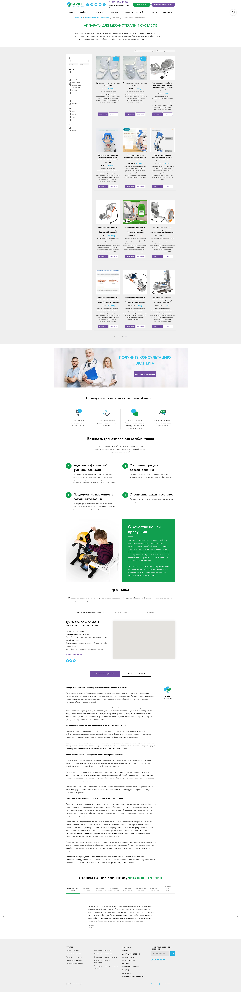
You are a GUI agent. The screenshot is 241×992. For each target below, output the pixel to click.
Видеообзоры (128, 960)
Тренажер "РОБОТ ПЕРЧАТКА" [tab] (168, 889)
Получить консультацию (133, 976)
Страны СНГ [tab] (150, 612)
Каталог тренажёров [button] (78, 12)
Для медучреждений (133, 12)
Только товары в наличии (78, 72)
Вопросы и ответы (130, 967)
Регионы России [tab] (120, 612)
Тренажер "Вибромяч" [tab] (86, 890)
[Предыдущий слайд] (3, 917)
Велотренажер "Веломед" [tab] (141, 890)
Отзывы (125, 964)
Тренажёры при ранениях (74, 957)
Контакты (167, 12)
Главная (78, 18)
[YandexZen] (100, 4)
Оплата (114, 12)
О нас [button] (153, 12)
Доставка (100, 12)
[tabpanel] (120, 643)
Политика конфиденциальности (160, 984)
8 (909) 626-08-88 (118, 2)
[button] (142, 5)
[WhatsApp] (87, 4)
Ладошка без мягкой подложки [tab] (100, 890)
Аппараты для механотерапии (97, 18)
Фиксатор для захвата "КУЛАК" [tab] (113, 890)
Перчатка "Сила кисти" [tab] (72, 890)
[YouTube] (96, 4)
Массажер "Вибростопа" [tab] (127, 890)
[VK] (91, 4)
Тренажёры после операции (102, 950)
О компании (128, 957)
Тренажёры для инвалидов (74, 960)
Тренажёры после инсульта (74, 963)
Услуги (125, 970)
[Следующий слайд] (237, 917)
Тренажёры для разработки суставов (105, 957)
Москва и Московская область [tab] (90, 612)
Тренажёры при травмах (73, 954)
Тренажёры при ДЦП (72, 950)
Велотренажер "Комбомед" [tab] (154, 890)
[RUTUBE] (104, 4)
